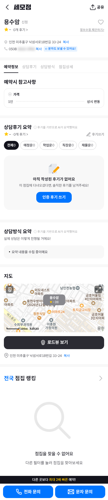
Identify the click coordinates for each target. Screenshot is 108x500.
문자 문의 (84, 491)
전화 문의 (32, 491)
